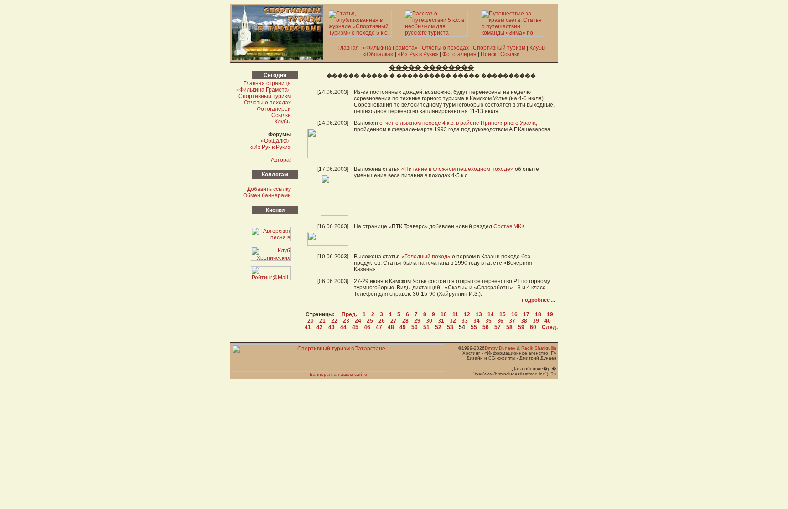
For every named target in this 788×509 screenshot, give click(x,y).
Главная (348, 48)
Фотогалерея (459, 54)
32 (453, 321)
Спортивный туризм (499, 48)
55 (474, 327)
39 (536, 321)
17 (526, 314)
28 (405, 321)
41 (308, 327)
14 (490, 314)
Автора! (281, 160)
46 (367, 327)
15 (502, 314)
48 (391, 327)
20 (310, 321)
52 (438, 327)
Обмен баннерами (267, 195)
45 (355, 327)
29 (417, 321)
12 (467, 314)
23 (346, 321)
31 (441, 321)
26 (381, 321)
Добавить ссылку (269, 189)
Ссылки (510, 54)
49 (402, 327)
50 (414, 327)
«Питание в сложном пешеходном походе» (457, 169)
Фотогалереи (274, 109)
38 (524, 321)
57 (497, 327)
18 (538, 314)
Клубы (537, 48)
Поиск (488, 54)
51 (426, 327)
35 (488, 321)
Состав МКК (508, 226)
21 (322, 321)
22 (334, 321)
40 (547, 321)
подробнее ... (538, 300)
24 (358, 321)
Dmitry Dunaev (500, 347)
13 (479, 314)
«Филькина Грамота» (390, 48)
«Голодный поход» (426, 256)
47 (379, 327)
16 (514, 314)
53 (450, 327)
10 (444, 314)
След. (550, 327)
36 (500, 321)
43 (331, 327)
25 (370, 321)
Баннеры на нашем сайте (338, 374)
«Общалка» (378, 54)
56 (485, 327)
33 (464, 321)
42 (319, 327)
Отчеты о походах (445, 48)
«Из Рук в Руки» (418, 54)
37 (512, 321)
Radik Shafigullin (538, 347)
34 (476, 321)
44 (343, 327)
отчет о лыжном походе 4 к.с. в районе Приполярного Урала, (458, 123)
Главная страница (267, 83)
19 (550, 314)
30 (429, 321)
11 (455, 314)
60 (533, 327)
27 (393, 321)
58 (509, 327)
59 (521, 327)
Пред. (349, 314)
